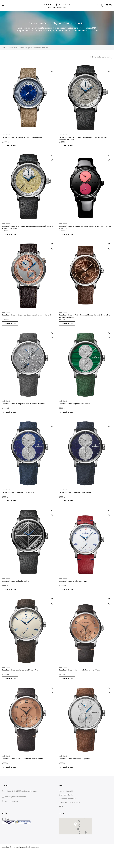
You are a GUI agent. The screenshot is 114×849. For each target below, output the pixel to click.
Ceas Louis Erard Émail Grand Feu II (73, 581)
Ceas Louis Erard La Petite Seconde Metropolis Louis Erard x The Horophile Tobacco (84, 316)
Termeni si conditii (66, 791)
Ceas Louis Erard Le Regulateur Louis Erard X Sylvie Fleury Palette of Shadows (85, 227)
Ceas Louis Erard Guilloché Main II (15, 581)
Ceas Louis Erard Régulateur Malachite (74, 404)
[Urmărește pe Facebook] (2, 819)
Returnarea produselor (67, 798)
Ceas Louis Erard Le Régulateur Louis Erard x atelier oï (23, 404)
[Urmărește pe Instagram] (5, 819)
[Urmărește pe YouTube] (8, 819)
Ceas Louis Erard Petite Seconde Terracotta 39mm (79, 670)
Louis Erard (6, 135)
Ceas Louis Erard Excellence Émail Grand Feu (20, 670)
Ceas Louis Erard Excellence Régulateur (75, 759)
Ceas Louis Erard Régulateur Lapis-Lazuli (18, 492)
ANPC (61, 806)
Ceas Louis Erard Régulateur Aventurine (75, 492)
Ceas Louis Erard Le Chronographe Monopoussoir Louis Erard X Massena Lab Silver (84, 138)
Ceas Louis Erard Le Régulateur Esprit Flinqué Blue (22, 137)
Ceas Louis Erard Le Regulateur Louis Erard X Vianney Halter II (26, 315)
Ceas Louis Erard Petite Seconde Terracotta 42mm (22, 759)
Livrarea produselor (66, 795)
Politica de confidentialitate (69, 802)
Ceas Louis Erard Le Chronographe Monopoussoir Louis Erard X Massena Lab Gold (27, 227)
